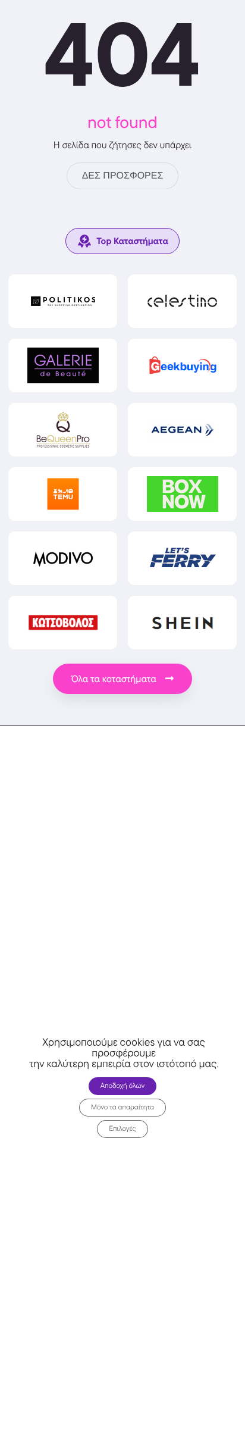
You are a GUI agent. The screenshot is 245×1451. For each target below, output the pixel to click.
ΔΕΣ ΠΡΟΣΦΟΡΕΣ (123, 176)
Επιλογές (122, 1129)
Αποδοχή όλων (122, 1086)
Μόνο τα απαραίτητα (122, 1107)
